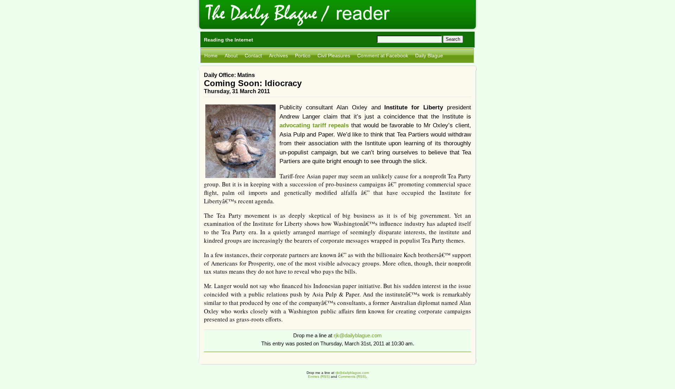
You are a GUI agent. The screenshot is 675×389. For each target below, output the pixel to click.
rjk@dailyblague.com (358, 335)
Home (211, 55)
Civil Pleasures (333, 55)
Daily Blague (429, 55)
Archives (278, 55)
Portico (302, 55)
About (231, 55)
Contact (253, 55)
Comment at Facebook (382, 55)
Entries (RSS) (319, 376)
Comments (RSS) (352, 376)
